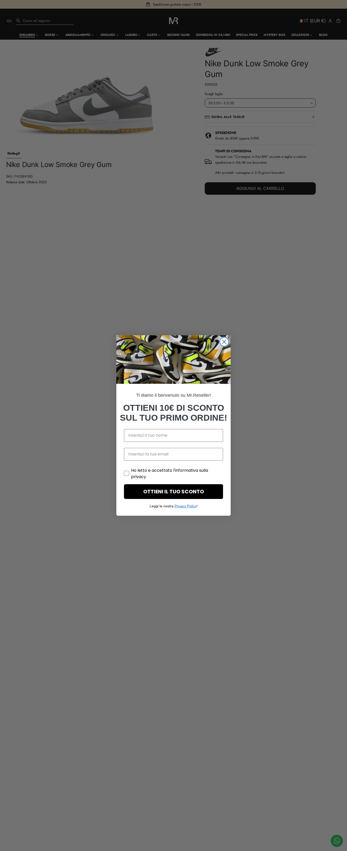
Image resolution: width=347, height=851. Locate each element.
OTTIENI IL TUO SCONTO (173, 491)
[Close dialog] (224, 341)
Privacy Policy (186, 506)
